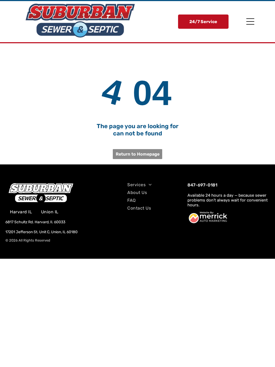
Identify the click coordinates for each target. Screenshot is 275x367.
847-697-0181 (202, 185)
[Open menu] (250, 21)
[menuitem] (21, 212)
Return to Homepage (138, 154)
